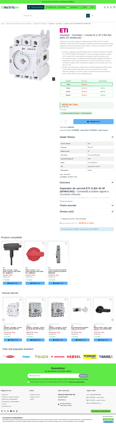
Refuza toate (108, 422)
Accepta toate (108, 419)
